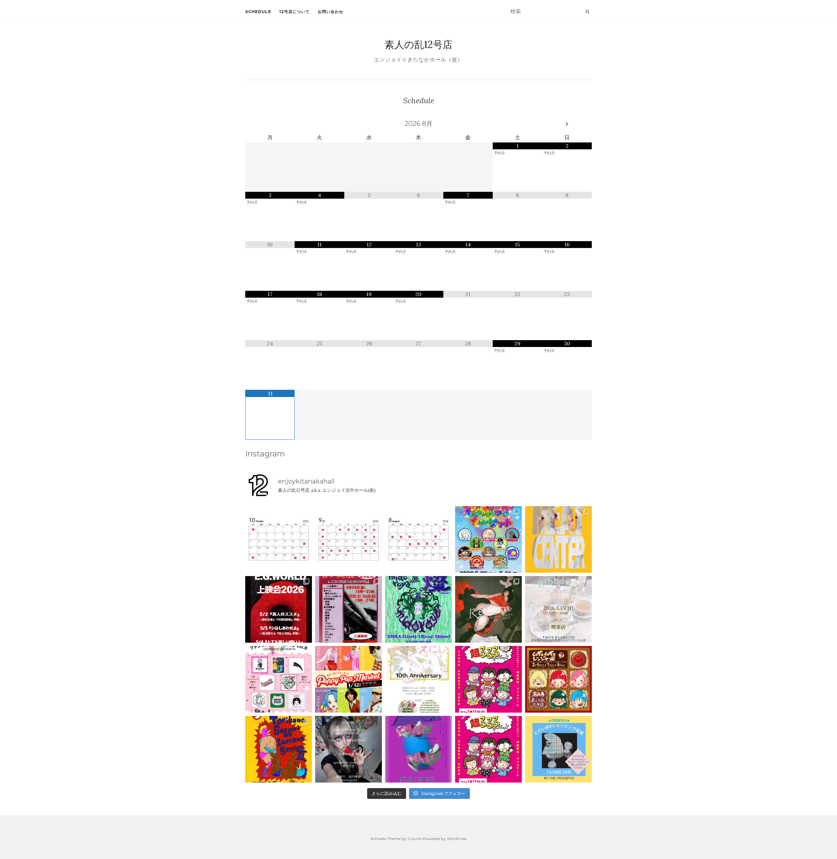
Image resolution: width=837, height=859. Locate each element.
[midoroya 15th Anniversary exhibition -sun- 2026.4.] (418, 609)
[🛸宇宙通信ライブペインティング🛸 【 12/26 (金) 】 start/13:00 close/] (348, 749)
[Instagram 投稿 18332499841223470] (558, 539)
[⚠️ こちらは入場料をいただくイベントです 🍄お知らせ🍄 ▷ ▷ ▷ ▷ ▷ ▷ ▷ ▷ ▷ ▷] (278, 749)
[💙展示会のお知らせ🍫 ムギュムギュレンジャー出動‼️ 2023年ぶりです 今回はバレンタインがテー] (558, 679)
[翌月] (567, 124)
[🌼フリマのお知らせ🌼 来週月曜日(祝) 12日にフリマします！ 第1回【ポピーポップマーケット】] (348, 679)
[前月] (270, 124)
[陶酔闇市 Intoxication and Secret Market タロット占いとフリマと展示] (418, 749)
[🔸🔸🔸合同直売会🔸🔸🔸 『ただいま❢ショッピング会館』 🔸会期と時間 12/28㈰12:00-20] (558, 749)
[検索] (587, 12)
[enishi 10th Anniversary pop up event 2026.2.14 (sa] (418, 679)
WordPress (457, 838)
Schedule (258, 11)
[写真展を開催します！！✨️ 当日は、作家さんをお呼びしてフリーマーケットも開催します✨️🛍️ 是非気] (488, 609)
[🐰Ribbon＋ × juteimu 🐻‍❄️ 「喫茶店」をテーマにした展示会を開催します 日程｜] (558, 609)
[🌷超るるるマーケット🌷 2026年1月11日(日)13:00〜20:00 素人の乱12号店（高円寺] (488, 679)
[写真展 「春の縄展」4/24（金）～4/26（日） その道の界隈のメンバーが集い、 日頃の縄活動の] (348, 609)
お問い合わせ (330, 11)
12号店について (294, 11)
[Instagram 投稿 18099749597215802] (348, 539)
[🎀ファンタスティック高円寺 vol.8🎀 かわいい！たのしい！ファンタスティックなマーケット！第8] (278, 679)
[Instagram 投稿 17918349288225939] (278, 539)
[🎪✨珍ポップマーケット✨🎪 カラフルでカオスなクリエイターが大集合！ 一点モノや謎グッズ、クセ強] (488, 539)
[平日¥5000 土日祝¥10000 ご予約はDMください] (418, 539)
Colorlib (414, 838)
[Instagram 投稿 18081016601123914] (278, 609)
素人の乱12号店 (418, 44)
